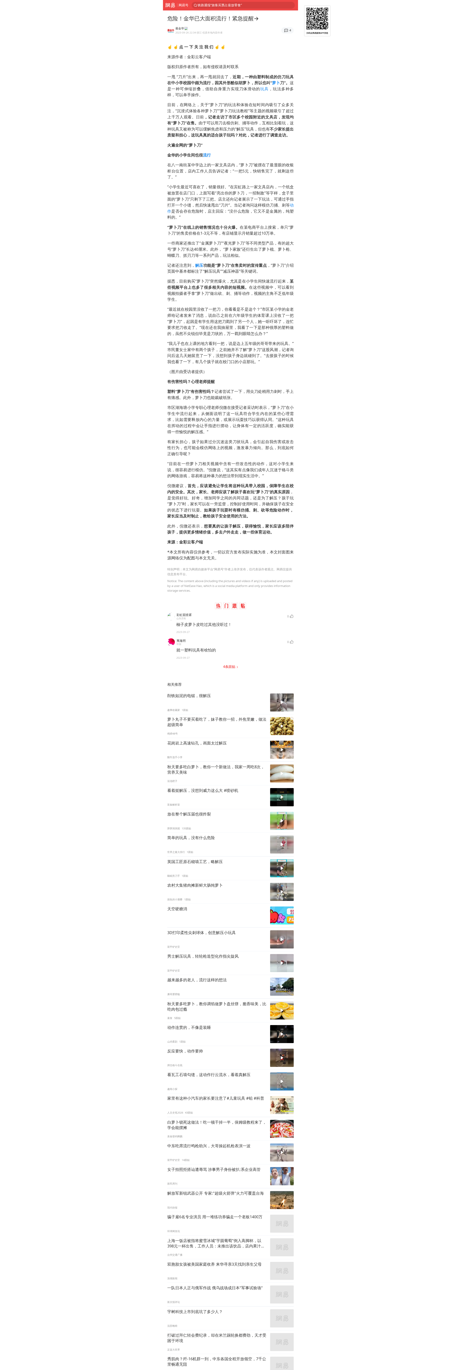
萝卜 (276, 82)
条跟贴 (229, 666)
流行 (207, 155)
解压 (199, 265)
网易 (170, 5)
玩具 (264, 88)
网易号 (183, 5)
